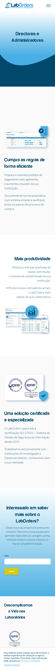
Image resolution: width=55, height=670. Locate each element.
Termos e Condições (30, 661)
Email (6, 556)
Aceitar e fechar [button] (12, 665)
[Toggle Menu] (48, 5)
